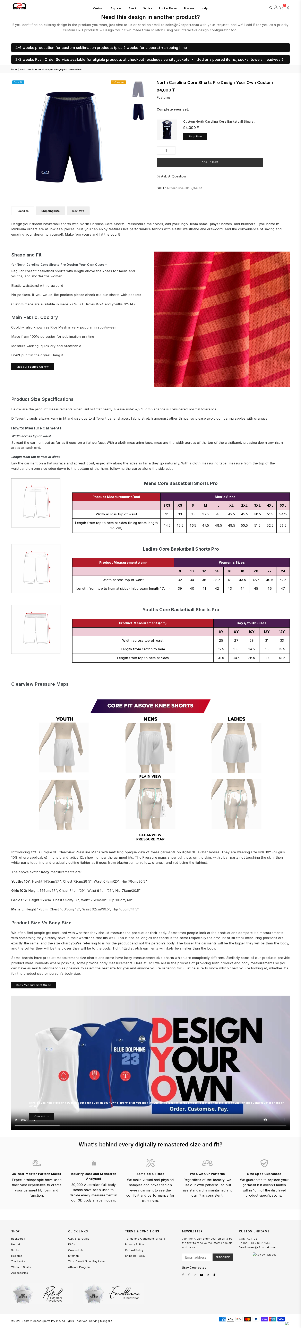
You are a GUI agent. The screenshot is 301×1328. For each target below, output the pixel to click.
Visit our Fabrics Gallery (32, 366)
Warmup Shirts (21, 1267)
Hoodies (16, 1255)
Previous (14, 137)
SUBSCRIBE (223, 1257)
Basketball (18, 1238)
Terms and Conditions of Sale (145, 1238)
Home (14, 69)
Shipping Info (50, 210)
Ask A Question (173, 176)
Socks (15, 1250)
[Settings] (287, 7)
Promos (189, 8)
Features (164, 97)
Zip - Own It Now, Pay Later (86, 1261)
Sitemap (73, 1255)
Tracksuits (18, 1261)
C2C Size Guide (78, 1238)
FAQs (71, 1244)
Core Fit (18, 82)
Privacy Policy (134, 1244)
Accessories (19, 1272)
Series (147, 8)
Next (123, 137)
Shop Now (195, 136)
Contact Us (41, 1116)
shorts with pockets (125, 295)
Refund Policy (134, 1250)
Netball (15, 1244)
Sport (132, 8)
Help (204, 8)
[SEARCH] (271, 7)
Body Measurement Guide (33, 985)
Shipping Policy (135, 1255)
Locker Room (168, 8)
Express (116, 8)
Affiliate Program (79, 1267)
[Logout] (275, 7)
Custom (98, 8)
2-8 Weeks (118, 82)
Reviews (78, 210)
